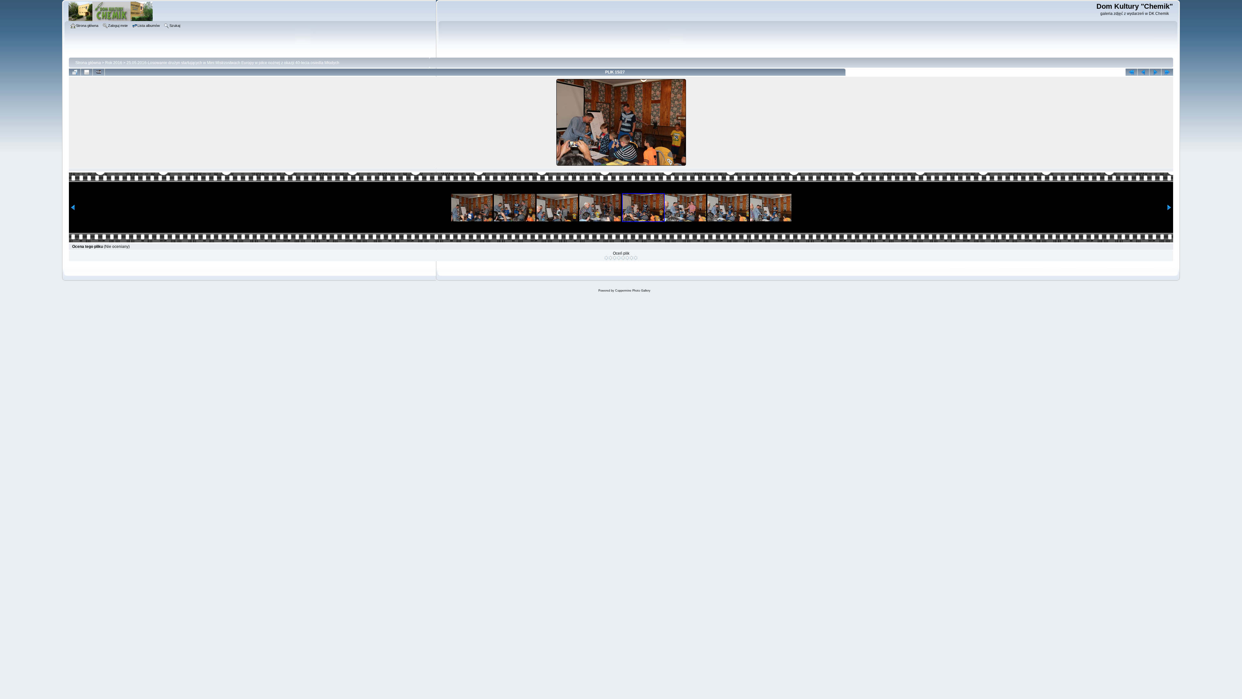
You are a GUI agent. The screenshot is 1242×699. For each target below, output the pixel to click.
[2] (610, 258)
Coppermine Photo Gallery (632, 290)
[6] (627, 258)
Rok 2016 (113, 63)
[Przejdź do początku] (1131, 72)
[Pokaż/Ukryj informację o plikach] (87, 72)
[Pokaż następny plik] (1155, 72)
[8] (636, 258)
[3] (615, 258)
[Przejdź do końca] (1167, 72)
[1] (606, 258)
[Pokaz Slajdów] (98, 72)
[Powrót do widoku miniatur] (75, 72)
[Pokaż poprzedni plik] (1143, 72)
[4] (619, 258)
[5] (623, 258)
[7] (631, 258)
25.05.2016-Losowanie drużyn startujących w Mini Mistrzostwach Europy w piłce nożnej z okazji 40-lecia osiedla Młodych (232, 63)
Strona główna (88, 63)
